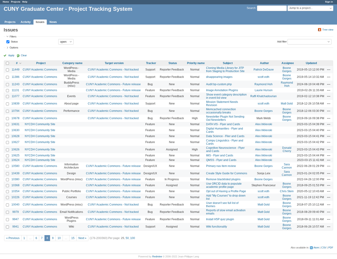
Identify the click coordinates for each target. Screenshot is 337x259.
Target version (114, 63)
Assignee (288, 63)
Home (6, 1)
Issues (40, 22)
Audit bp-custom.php (219, 84)
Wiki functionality (216, 226)
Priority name (196, 63)
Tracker (151, 63)
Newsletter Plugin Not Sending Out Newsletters (225, 118)
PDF (330, 247)
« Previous (12, 238)
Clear (24, 55)
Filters (13, 36)
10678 (15, 118)
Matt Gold (287, 103)
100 (132, 238)
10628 (15, 136)
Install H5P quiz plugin (220, 219)
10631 (15, 124)
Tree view (327, 29)
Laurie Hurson (264, 90)
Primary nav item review (221, 166)
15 (73, 238)
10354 (15, 191)
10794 (15, 111)
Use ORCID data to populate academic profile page (224, 185)
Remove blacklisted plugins (223, 179)
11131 (15, 90)
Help (24, 1)
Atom (316, 247)
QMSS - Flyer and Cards (221, 160)
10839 (15, 103)
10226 (15, 197)
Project (41, 63)
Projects (15, 1)
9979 (15, 212)
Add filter (282, 41)
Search (251, 8)
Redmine (157, 256)
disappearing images (219, 77)
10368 (15, 185)
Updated (311, 63)
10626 (15, 149)
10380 (15, 179)
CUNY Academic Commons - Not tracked (113, 69)
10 (59, 238)
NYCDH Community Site (40, 124)
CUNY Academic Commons (40, 69)
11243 (15, 84)
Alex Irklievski (263, 124)
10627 (15, 142)
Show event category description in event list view (226, 96)
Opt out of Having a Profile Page (226, 191)
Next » (82, 238)
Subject (228, 63)
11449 (15, 69)
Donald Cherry (286, 149)
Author (264, 63)
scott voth (263, 77)
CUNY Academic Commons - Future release (113, 84)
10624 (15, 160)
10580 (15, 166)
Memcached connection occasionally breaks (221, 111)
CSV (323, 247)
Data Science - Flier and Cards (225, 136)
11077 (15, 96)
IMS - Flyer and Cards (219, 155)
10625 (15, 155)
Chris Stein (287, 191)
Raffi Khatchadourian (263, 96)
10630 (15, 130)
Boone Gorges (286, 69)
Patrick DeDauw (264, 69)
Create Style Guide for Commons (226, 173)
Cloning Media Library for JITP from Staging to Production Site (225, 69)
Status (14, 41)
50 (127, 238)
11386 (15, 77)
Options (14, 47)
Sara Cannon (287, 166)
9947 (15, 219)
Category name (72, 63)
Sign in (329, 1)
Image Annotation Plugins (222, 90)
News (53, 22)
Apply (11, 55)
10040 (15, 204)
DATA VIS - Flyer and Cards (223, 124)
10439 (15, 173)
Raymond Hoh (263, 84)
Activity (26, 22)
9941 (15, 226)
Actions (329, 69)
